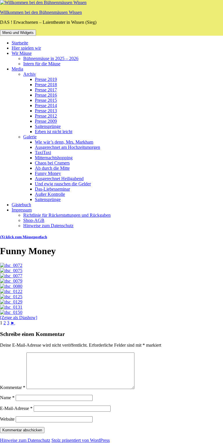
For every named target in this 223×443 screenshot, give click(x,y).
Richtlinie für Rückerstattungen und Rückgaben (67, 215)
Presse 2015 (46, 100)
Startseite (20, 42)
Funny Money (48, 173)
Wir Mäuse (22, 53)
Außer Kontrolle (50, 194)
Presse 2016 (46, 95)
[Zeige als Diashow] (18, 317)
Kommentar (12, 387)
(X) (3, 237)
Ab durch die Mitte (52, 168)
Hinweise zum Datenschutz (48, 225)
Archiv (29, 74)
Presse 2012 (46, 115)
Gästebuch (21, 204)
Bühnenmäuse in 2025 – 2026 (50, 58)
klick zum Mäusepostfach (26, 237)
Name (7, 397)
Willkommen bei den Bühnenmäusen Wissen (41, 12)
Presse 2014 (46, 105)
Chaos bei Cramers (52, 162)
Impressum (22, 209)
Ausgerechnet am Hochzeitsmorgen (67, 147)
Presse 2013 (46, 110)
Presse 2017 (46, 89)
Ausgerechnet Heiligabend (59, 178)
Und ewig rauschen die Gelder (63, 183)
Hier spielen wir (26, 48)
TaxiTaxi (43, 152)
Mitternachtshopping (54, 157)
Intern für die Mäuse (41, 63)
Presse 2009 (46, 121)
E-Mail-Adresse (16, 408)
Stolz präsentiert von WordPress (80, 440)
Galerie (30, 136)
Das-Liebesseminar (52, 189)
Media (17, 68)
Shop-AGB (33, 220)
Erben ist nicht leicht (53, 131)
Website (7, 419)
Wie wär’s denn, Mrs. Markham (64, 142)
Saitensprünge (48, 126)
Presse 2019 (46, 79)
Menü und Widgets (18, 32)
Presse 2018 (46, 84)
